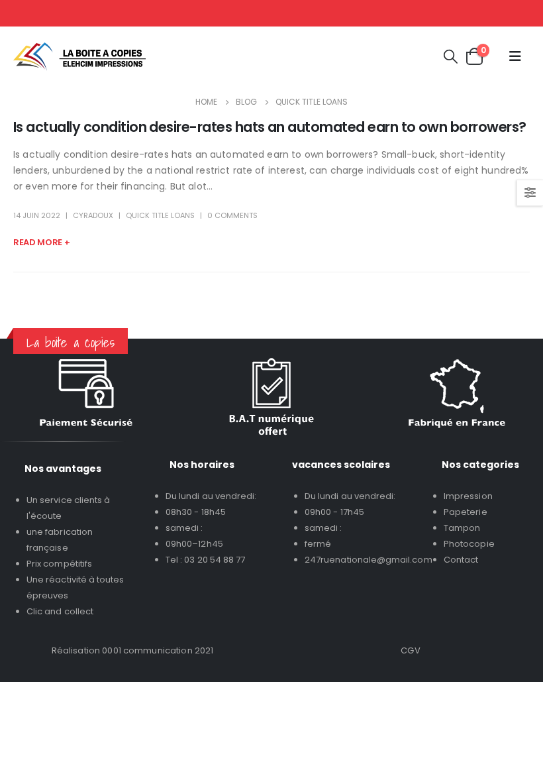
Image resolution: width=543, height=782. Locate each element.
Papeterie (465, 512)
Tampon (462, 528)
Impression (468, 496)
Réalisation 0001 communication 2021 (133, 650)
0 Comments (232, 215)
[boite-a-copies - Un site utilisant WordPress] (79, 56)
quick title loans (160, 215)
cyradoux (93, 215)
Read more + (41, 242)
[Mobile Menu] (515, 56)
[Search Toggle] (450, 56)
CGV (410, 650)
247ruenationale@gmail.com (368, 559)
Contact (461, 559)
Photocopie (469, 543)
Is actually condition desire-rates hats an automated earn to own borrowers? (269, 127)
